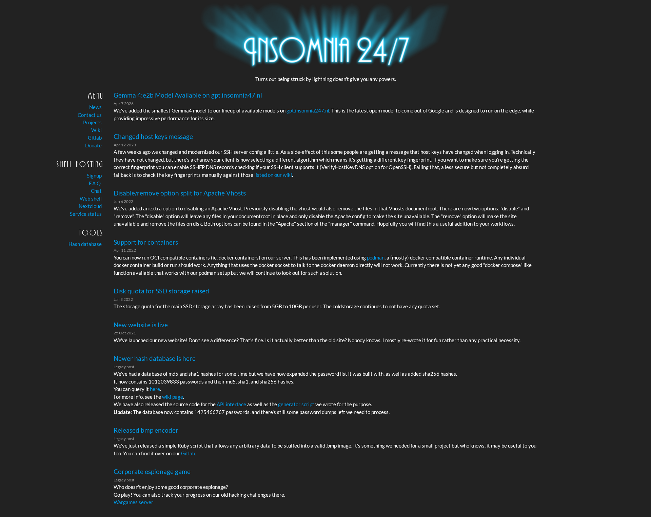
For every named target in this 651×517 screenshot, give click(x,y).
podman (375, 257)
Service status (86, 214)
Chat (96, 191)
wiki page (172, 397)
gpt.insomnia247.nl (308, 110)
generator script (296, 404)
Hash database (85, 244)
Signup (94, 175)
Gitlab (95, 138)
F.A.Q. (95, 183)
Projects (92, 122)
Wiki (96, 130)
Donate (93, 145)
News (95, 107)
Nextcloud (90, 206)
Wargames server (133, 502)
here (155, 389)
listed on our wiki (273, 175)
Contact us (90, 115)
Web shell (91, 198)
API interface (231, 404)
